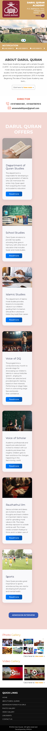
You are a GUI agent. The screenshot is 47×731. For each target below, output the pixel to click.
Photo (11, 635)
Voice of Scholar (16, 438)
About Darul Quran (11, 701)
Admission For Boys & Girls (14, 705)
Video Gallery (8, 712)
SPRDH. (29, 729)
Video (11, 661)
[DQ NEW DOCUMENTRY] (34, 672)
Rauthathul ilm (15, 504)
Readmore (14, 194)
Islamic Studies (15, 294)
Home (4, 697)
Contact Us (7, 719)
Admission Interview (23, 615)
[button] (22, 40)
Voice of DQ (13, 358)
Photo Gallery (8, 708)
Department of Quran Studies (15, 167)
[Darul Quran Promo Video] (12, 672)
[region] (23, 31)
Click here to (22, 87)
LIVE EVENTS (14, 48)
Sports (10, 576)
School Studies (15, 232)
